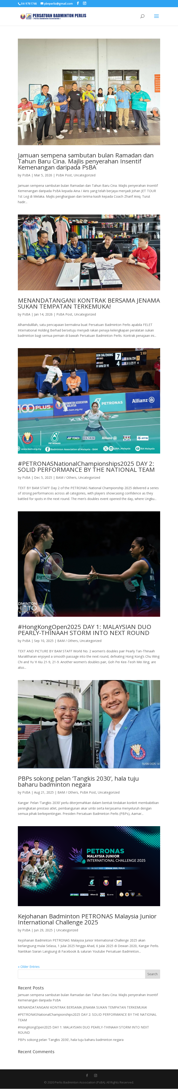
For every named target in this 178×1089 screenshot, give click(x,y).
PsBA (26, 175)
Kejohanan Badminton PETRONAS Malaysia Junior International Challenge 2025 (87, 919)
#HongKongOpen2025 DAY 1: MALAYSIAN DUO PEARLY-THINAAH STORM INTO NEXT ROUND (84, 630)
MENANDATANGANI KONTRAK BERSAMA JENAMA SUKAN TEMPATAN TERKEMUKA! (89, 303)
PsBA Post (64, 175)
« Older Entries (29, 966)
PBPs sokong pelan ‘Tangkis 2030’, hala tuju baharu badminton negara (78, 781)
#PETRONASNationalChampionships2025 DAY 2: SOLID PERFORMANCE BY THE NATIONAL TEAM (86, 466)
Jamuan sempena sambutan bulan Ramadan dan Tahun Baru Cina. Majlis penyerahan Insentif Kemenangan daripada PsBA (86, 161)
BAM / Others (66, 477)
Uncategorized (84, 175)
